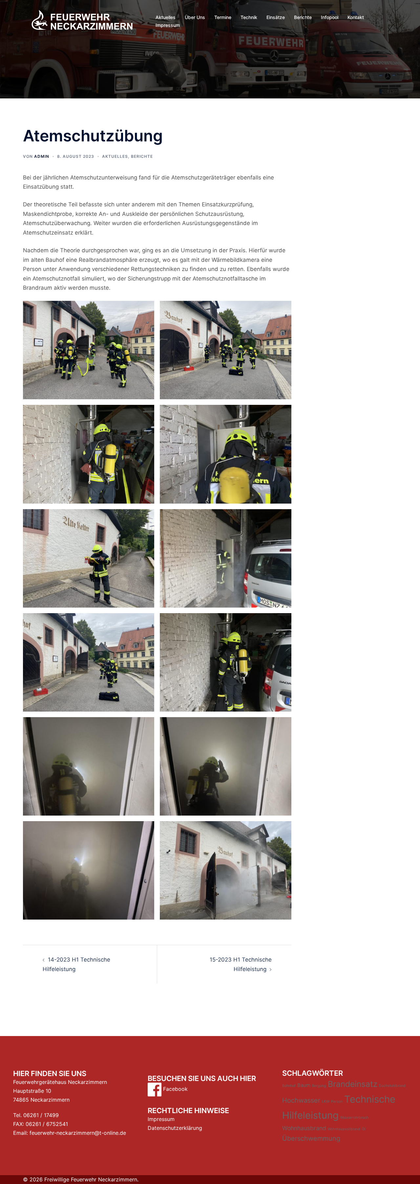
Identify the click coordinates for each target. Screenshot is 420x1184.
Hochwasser (301, 1100)
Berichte (303, 17)
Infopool (329, 17)
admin (41, 156)
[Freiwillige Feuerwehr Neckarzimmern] (82, 20)
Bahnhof (289, 1086)
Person (337, 1101)
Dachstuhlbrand (392, 1086)
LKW (325, 1101)
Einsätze (275, 17)
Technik (249, 17)
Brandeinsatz (352, 1084)
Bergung (319, 1086)
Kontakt (355, 17)
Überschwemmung (311, 1138)
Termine (222, 17)
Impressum (168, 25)
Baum (303, 1085)
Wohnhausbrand (304, 1128)
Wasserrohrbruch (354, 1117)
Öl (364, 1129)
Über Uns (195, 17)
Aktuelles (166, 17)
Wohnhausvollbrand (344, 1129)
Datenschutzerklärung (175, 1128)
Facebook (174, 1089)
